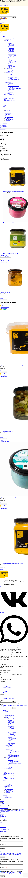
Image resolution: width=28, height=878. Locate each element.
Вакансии (7, 120)
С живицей (10, 92)
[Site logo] (4, 14)
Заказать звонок (3, 125)
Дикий (9, 46)
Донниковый (11, 48)
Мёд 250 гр (4, 148)
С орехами (10, 83)
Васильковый (11, 44)
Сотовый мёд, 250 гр (5, 292)
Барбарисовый (11, 59)
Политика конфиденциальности (7, 705)
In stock (3, 140)
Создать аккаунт (4, 808)
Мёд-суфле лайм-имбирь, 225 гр (10, 253)
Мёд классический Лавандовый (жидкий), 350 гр (11, 563)
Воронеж (2, 833)
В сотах (10, 74)
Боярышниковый (12, 54)
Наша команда (8, 113)
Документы (8, 111)
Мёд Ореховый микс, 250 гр (6, 431)
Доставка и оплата (7, 687)
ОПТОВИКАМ (3, 18)
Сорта (6, 40)
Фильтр (2, 158)
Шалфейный (11, 51)
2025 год (4, 144)
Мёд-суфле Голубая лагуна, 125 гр (8, 497)
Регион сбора (8, 68)
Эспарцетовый (11, 66)
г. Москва (2, 15)
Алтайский (10, 70)
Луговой (10, 63)
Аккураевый (11, 57)
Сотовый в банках (15, 75)
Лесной (10, 60)
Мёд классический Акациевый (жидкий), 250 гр (14, 191)
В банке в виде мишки (13, 79)
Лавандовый (11, 49)
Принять (2, 812)
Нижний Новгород (4, 829)
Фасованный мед (9, 72)
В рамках (10, 78)
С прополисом (11, 89)
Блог (4, 685)
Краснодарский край (6, 374)
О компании (8, 110)
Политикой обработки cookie (17, 810)
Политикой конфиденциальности (7, 853)
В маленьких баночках (13, 80)
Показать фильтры (4, 255)
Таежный (10, 71)
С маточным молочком (13, 90)
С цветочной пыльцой (13, 86)
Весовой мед (8, 39)
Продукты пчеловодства (8, 698)
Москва (2, 822)
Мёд (5, 129)
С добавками (8, 82)
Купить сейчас (4, 299)
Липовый (10, 62)
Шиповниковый (12, 55)
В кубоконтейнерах (12, 77)
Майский (10, 65)
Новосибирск (3, 827)
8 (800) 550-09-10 (4, 5)
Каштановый (11, 52)
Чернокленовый (12, 61)
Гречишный (11, 42)
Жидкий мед (4, 155)
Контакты (5, 692)
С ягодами (10, 84)
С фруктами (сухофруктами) (14, 88)
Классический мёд (9, 37)
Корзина (5, 688)
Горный (10, 43)
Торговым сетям (9, 119)
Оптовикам (2, 127)
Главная (2, 129)
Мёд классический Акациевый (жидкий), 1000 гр (11, 365)
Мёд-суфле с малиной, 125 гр (9, 222)
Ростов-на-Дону (3, 831)
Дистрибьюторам (9, 118)
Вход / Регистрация (7, 797)
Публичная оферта (7, 706)
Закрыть (2, 138)
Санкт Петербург (4, 824)
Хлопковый (11, 50)
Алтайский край (5, 152)
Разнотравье (11, 45)
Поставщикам (8, 115)
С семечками (11, 87)
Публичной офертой (5, 811)
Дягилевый (10, 67)
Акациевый (11, 56)
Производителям (9, 117)
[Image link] (4, 578)
